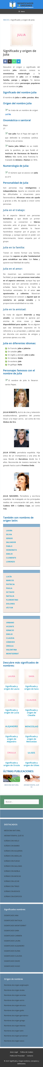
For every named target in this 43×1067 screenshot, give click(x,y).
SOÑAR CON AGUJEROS (13, 851)
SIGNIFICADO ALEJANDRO (14, 946)
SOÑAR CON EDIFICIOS (13, 896)
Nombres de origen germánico (16, 1015)
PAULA (9, 588)
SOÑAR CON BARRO (12, 846)
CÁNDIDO (10, 642)
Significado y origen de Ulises (31, 764)
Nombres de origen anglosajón (16, 985)
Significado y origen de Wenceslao (31, 739)
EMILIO (9, 554)
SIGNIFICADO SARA (11, 930)
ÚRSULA (9, 646)
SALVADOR (11, 542)
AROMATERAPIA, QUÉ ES (31, 786)
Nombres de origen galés (14, 1010)
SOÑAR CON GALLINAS (13, 866)
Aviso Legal (14, 1052)
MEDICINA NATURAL (11, 785)
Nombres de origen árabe (14, 990)
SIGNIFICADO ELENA (12, 951)
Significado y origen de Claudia (31, 713)
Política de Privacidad (17, 1056)
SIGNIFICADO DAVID (12, 961)
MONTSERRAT (12, 653)
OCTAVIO (10, 592)
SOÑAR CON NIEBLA (12, 871)
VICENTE (10, 626)
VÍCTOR (9, 607)
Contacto (30, 1056)
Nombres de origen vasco (14, 1041)
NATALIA (10, 596)
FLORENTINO (12, 600)
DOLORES (10, 604)
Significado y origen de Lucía (11, 711)
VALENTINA (11, 649)
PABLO (9, 546)
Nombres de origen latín (13, 1031)
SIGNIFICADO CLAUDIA (13, 956)
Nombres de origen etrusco (15, 1005)
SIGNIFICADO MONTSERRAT (15, 925)
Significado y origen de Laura (11, 687)
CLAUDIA (10, 638)
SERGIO (9, 538)
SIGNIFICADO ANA (11, 915)
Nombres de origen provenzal (16, 1036)
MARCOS (10, 580)
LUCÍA (9, 576)
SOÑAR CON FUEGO (12, 861)
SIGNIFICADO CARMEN (13, 936)
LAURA (9, 530)
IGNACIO (10, 630)
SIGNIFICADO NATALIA (13, 920)
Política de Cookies (26, 1052)
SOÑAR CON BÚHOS (12, 891)
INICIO (6, 20)
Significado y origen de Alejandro (11, 739)
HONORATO (11, 550)
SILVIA (9, 534)
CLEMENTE (11, 558)
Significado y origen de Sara (31, 687)
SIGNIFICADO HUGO (12, 966)
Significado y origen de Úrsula (12, 764)
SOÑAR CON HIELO (11, 841)
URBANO (10, 622)
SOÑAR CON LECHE (11, 881)
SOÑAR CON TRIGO (11, 886)
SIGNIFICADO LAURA (12, 941)
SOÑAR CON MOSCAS (12, 876)
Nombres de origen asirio (14, 1000)
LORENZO (10, 561)
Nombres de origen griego (14, 1020)
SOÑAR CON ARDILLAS (13, 856)
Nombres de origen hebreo (14, 1025)
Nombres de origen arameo (15, 995)
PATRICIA (10, 584)
